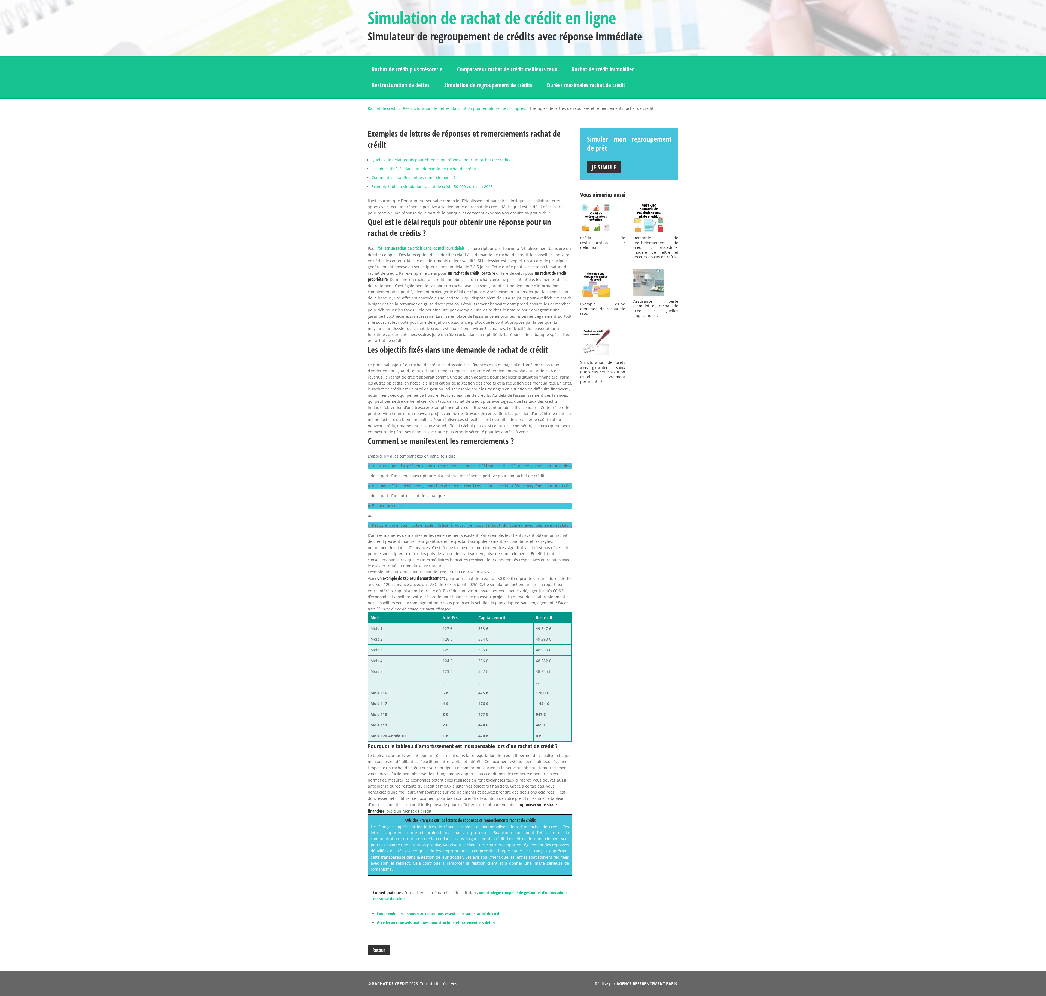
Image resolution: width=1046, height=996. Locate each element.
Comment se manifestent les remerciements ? (413, 177)
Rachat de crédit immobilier (603, 69)
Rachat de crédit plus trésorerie (407, 69)
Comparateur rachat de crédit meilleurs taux (507, 69)
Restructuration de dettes (401, 85)
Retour (378, 950)
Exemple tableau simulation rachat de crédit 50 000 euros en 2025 (432, 186)
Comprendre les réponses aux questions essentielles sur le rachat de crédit (439, 913)
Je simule (604, 166)
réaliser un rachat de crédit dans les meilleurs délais (420, 248)
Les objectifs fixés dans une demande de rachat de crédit (424, 168)
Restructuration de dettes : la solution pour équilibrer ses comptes (464, 108)
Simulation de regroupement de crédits (488, 85)
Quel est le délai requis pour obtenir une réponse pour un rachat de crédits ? (442, 159)
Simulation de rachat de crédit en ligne (492, 18)
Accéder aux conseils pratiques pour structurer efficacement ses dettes (436, 922)
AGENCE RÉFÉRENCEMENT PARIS (646, 983)
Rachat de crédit (383, 108)
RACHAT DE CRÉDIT (390, 983)
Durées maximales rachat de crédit (586, 85)
